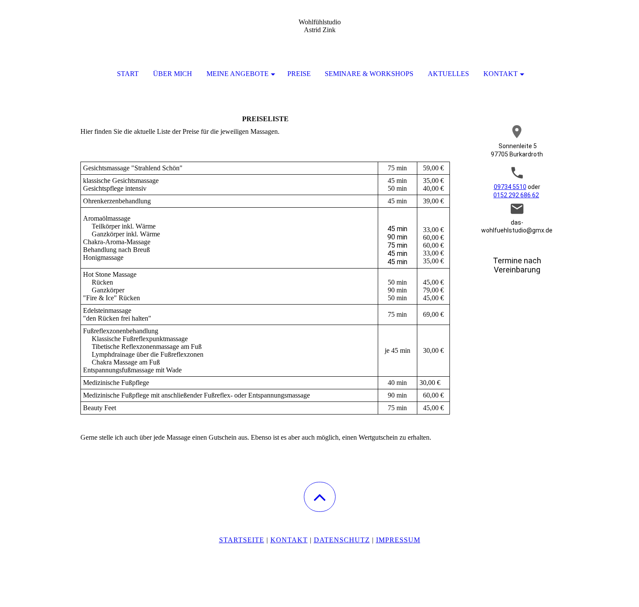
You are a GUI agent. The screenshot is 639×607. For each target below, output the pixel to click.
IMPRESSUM (398, 540)
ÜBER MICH (172, 73)
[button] (320, 497)
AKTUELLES (448, 73)
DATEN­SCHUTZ (342, 540)
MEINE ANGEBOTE (237, 73)
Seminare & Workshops (369, 73)
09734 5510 (510, 186)
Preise (299, 73)
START (128, 73)
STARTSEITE (241, 540)
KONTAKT (500, 73)
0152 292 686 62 (516, 195)
